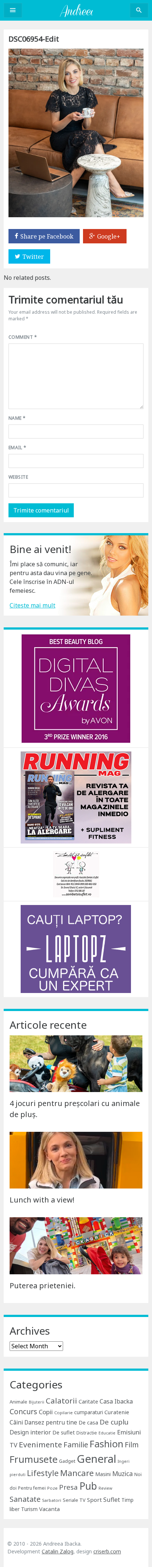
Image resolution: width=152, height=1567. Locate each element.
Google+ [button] (108, 236)
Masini (103, 1474)
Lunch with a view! (42, 1200)
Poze (52, 1488)
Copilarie (63, 1412)
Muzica (122, 1473)
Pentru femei (32, 1488)
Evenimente (40, 1444)
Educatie (107, 1433)
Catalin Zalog (57, 1551)
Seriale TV (74, 1500)
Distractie (86, 1433)
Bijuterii (36, 1402)
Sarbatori (51, 1500)
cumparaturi (88, 1412)
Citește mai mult (32, 605)
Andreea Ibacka (76, 10)
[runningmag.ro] (76, 797)
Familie (75, 1445)
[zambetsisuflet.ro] (76, 874)
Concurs (23, 1411)
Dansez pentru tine (50, 1422)
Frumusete (34, 1459)
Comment (22, 337)
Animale (18, 1401)
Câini (16, 1422)
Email (17, 447)
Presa (68, 1487)
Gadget (67, 1461)
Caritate (88, 1401)
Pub (88, 1486)
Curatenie (116, 1412)
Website (18, 477)
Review (105, 1488)
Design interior (30, 1432)
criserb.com (107, 1551)
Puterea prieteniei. (43, 1285)
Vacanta (49, 1509)
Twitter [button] (33, 257)
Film (132, 1445)
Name (17, 418)
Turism (29, 1509)
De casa (88, 1422)
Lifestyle (43, 1473)
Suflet (111, 1500)
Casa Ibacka (116, 1401)
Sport (94, 1499)
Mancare (77, 1473)
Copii (46, 1412)
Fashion (106, 1443)
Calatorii (61, 1400)
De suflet (63, 1432)
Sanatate (25, 1499)
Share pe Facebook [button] (46, 236)
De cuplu (114, 1422)
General (96, 1458)
